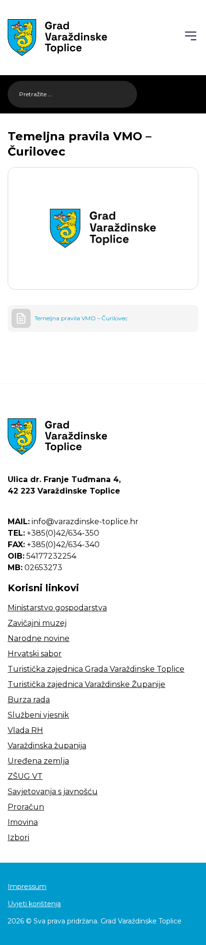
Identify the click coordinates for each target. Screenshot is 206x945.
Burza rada (29, 699)
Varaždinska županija (47, 745)
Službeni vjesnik (38, 715)
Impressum (27, 886)
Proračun (26, 806)
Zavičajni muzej (37, 623)
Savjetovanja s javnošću (53, 791)
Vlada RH (25, 730)
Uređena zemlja (38, 760)
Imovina (23, 822)
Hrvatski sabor (35, 653)
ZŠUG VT (25, 776)
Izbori (18, 837)
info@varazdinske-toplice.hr (73, 521)
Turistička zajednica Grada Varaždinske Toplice (96, 669)
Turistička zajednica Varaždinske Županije (86, 684)
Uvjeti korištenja (34, 904)
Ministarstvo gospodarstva (57, 607)
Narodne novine (38, 638)
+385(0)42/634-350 (53, 533)
